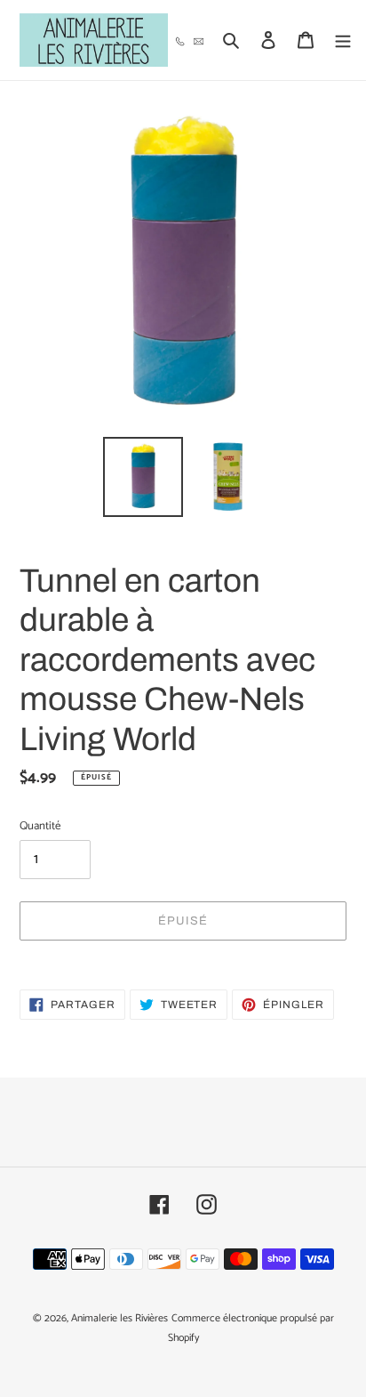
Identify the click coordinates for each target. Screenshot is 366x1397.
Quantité (40, 827)
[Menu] (343, 40)
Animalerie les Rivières (119, 1318)
